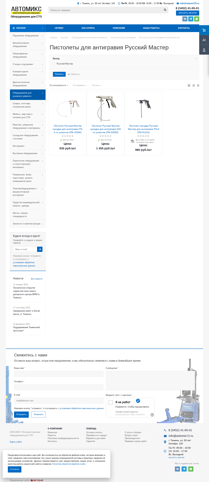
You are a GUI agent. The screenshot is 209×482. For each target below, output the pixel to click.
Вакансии (52, 432)
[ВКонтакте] (184, 18)
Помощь (91, 428)
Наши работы (151, 28)
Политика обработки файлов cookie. (69, 464)
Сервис (59, 28)
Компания (119, 28)
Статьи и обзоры (133, 432)
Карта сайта (16, 442)
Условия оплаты (94, 432)
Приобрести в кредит (96, 435)
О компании (55, 428)
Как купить (88, 28)
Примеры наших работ (136, 441)
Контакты (184, 28)
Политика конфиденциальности (63, 438)
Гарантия (90, 441)
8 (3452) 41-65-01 (187, 8)
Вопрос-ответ (131, 435)
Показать (59, 74)
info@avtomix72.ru (189, 3)
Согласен (14, 469)
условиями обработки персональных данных (82, 408)
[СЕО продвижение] (37, 480)
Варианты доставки (95, 438)
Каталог (21, 28)
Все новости (36, 279)
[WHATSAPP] (196, 18)
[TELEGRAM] (190, 18)
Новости (52, 435)
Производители (132, 438)
